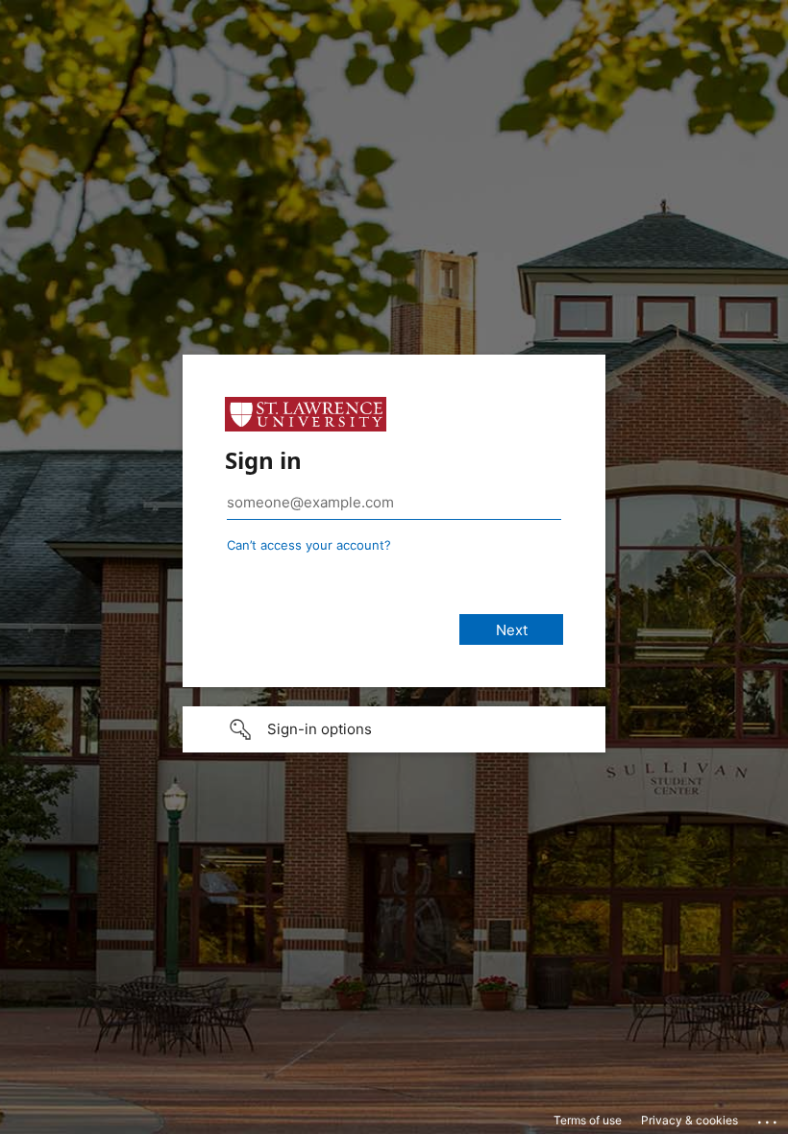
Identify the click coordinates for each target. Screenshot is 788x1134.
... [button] (768, 1117)
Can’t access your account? (309, 545)
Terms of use (588, 1120)
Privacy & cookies (689, 1120)
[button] (394, 729)
